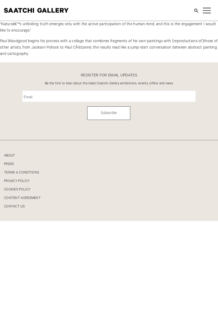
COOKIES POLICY (17, 190)
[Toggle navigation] (207, 10)
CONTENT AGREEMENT (22, 198)
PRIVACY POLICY (17, 181)
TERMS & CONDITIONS (21, 173)
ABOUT (9, 156)
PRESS (9, 164)
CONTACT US (14, 206)
